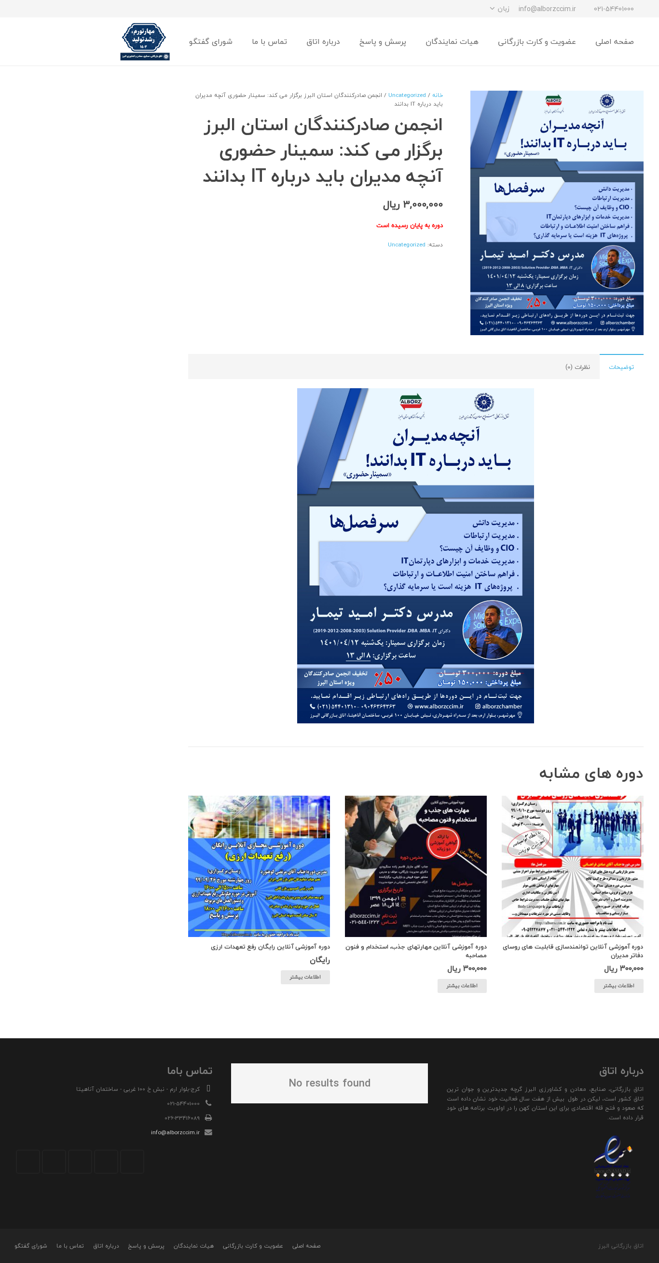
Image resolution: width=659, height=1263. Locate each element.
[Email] (132, 1162)
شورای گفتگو (30, 1245)
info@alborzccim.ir (175, 1132)
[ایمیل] (24, 8)
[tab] (622, 366)
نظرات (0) (577, 367)
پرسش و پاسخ (146, 1245)
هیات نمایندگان (194, 1245)
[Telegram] (59, 8)
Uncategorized (407, 95)
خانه (437, 95)
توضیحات (621, 367)
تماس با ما (70, 1245)
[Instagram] (76, 8)
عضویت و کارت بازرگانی (253, 1245)
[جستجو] (46, 41)
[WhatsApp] (42, 8)
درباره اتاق (106, 1245)
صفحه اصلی (306, 1245)
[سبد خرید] (26, 41)
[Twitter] (106, 1162)
